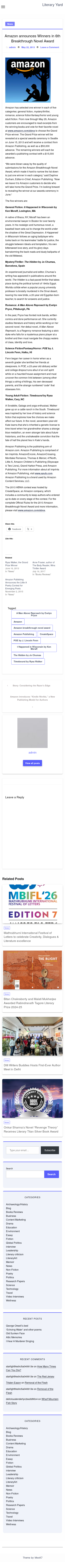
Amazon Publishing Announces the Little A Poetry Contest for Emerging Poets (16, 584)
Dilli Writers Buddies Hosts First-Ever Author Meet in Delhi (32, 1067)
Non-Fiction (12, 1269)
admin (12, 47)
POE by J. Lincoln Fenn (26, 640)
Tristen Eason (13, 1382)
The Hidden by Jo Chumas (27, 655)
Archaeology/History (17, 1204)
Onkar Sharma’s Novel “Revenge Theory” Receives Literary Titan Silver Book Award (31, 1129)
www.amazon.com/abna (21, 130)
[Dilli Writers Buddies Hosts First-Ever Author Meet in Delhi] (32, 1036)
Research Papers (15, 1281)
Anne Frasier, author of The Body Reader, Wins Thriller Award (43, 565)
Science (10, 1285)
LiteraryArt (11, 1258)
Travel (9, 1292)
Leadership (12, 1250)
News (10, 23)
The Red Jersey (45, 1376)
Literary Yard (52, 4)
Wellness (11, 1300)
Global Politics (14, 1242)
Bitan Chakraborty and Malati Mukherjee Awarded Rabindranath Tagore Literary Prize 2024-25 (30, 1003)
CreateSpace (46, 634)
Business (11, 1216)
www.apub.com (43, 473)
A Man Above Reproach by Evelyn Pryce (34, 614)
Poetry (9, 1273)
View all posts (32, 763)
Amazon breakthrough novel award (32, 627)
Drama (9, 1223)
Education (11, 1227)
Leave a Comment (49, 47)
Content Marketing (16, 1219)
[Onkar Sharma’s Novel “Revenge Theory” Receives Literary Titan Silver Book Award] (32, 1098)
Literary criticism (14, 1254)
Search (9, 1168)
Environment (13, 1231)
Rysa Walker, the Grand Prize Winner (16, 564)
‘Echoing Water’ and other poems (24, 1329)
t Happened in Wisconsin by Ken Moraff (34, 647)
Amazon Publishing (24, 634)
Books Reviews (14, 1212)
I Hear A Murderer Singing (20, 1341)
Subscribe (49, 1150)
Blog (8, 1208)
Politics (10, 1277)
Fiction (9, 1239)
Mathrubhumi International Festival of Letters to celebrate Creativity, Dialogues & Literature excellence (31, 937)
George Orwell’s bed (17, 1325)
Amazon (18, 621)
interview (11, 1246)
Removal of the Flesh (36, 1382)
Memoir (10, 1262)
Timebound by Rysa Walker (28, 661)
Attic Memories (14, 1337)
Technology (12, 1289)
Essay (9, 1235)
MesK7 (38, 1557)
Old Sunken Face (15, 1333)
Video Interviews (15, 1296)
